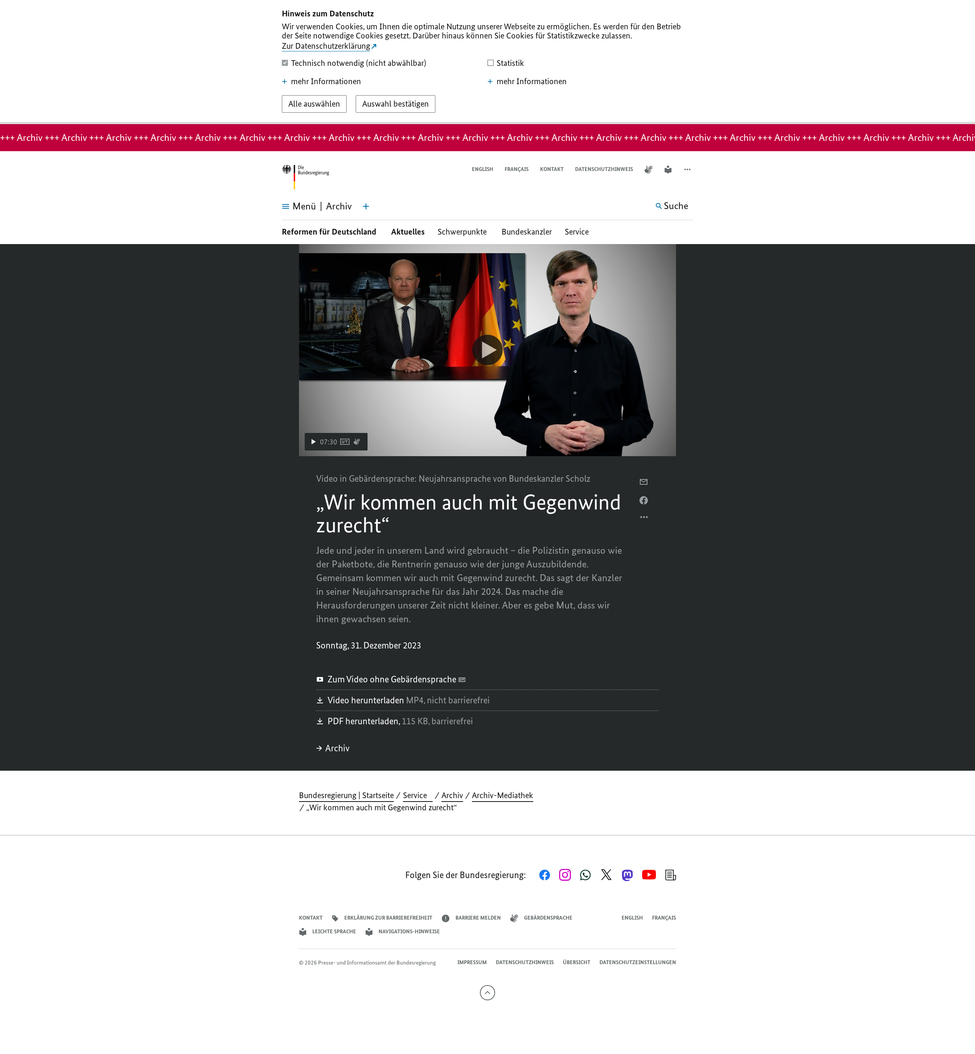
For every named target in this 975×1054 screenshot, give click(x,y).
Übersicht (576, 962)
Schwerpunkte (463, 232)
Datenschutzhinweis (604, 169)
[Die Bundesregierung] (305, 177)
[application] (487, 350)
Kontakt (552, 169)
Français (517, 169)
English (482, 169)
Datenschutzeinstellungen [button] (637, 962)
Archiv (337, 748)
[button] (688, 169)
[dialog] (487, 62)
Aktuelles (408, 232)
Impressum (472, 962)
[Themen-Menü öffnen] (366, 206)
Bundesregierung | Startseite (346, 795)
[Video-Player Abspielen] (487, 350)
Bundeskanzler (527, 232)
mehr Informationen (326, 81)
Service (580, 232)
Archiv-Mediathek (502, 795)
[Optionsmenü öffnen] (644, 519)
